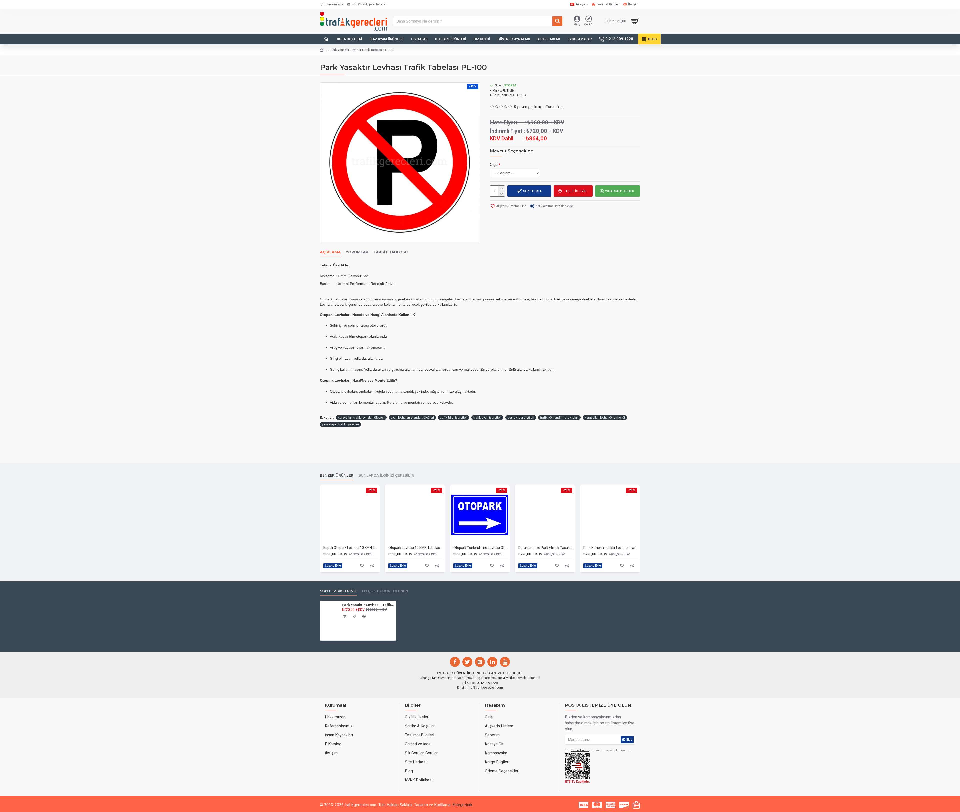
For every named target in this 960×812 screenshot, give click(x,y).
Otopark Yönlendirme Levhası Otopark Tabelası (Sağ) (481, 548)
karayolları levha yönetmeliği (605, 417)
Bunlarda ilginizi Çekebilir (386, 475)
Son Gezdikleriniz (338, 591)
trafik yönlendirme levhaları (559, 417)
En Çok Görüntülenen (385, 591)
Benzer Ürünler (337, 475)
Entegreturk (462, 804)
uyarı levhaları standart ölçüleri (412, 417)
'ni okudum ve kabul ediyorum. (601, 750)
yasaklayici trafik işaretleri (340, 424)
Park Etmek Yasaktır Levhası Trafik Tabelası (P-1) (611, 548)
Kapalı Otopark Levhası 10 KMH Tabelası (351, 548)
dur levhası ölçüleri (521, 417)
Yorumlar (357, 252)
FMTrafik (508, 90)
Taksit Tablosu (391, 252)
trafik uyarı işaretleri (488, 417)
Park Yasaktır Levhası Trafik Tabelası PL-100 (368, 605)
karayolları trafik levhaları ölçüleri (361, 417)
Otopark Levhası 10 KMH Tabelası (414, 548)
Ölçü (494, 164)
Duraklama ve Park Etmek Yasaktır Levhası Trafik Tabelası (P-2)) (546, 548)
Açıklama (330, 252)
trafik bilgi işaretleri (454, 417)
